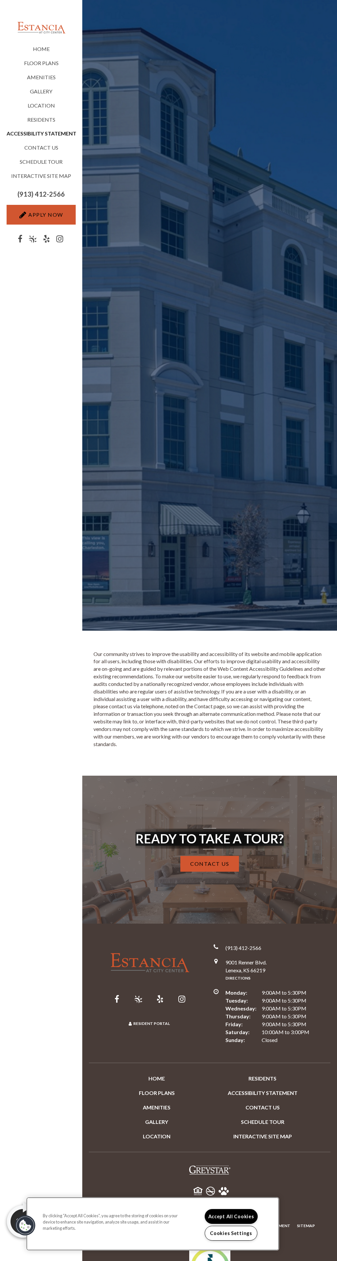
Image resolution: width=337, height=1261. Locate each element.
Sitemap (306, 1225)
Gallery (41, 91)
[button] (41, 194)
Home (41, 49)
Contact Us (41, 147)
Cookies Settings (231, 1233)
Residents (41, 119)
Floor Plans (41, 63)
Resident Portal (151, 1023)
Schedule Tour (41, 161)
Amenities (41, 77)
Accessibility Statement (263, 1093)
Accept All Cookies (231, 1216)
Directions (237, 978)
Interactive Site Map (41, 176)
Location (41, 105)
